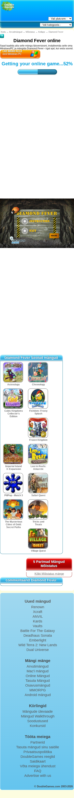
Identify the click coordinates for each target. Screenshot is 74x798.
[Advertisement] (37, 125)
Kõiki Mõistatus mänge (49, 573)
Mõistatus (30, 32)
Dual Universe (37, 650)
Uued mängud (38, 601)
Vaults (37, 626)
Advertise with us (37, 776)
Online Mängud (38, 676)
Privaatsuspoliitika (37, 752)
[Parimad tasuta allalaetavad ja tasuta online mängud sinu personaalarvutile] (7, 6)
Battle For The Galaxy (37, 631)
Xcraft (37, 612)
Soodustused (37, 721)
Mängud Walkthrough (37, 716)
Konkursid (38, 726)
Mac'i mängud (38, 671)
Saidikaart (38, 761)
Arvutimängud (15, 32)
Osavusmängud (37, 685)
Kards (37, 621)
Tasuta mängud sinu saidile (37, 747)
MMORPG (37, 690)
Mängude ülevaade (37, 711)
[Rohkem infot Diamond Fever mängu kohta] (2, 33)
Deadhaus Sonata (37, 635)
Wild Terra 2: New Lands (37, 645)
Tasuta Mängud (37, 681)
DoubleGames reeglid (38, 757)
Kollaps (41, 32)
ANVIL (38, 616)
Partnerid (37, 742)
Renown (37, 607)
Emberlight (37, 640)
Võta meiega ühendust (37, 766)
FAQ (37, 771)
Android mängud (38, 695)
